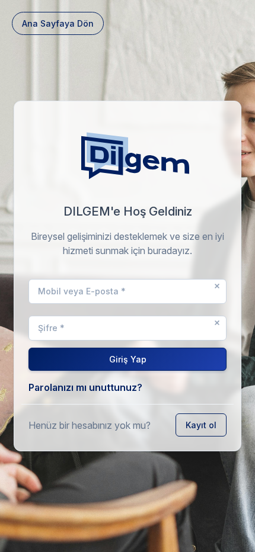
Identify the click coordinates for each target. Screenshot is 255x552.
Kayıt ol (201, 425)
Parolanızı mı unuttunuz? (85, 387)
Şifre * (51, 328)
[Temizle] (217, 286)
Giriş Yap (127, 359)
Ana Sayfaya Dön (58, 23)
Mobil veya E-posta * (82, 291)
